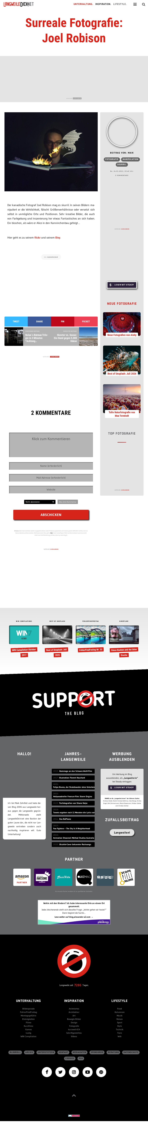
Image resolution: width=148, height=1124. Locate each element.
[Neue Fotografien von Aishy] (122, 324)
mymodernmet (52, 257)
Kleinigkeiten (28, 1019)
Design (74, 1022)
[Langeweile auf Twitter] (60, 1071)
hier (51, 533)
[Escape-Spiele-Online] (126, 877)
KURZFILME (123, 621)
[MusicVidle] (63, 877)
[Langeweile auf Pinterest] (101, 1071)
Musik (119, 1015)
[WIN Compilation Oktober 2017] (24, 641)
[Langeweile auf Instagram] (74, 1071)
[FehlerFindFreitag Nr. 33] (90, 639)
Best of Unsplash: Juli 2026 (122, 373)
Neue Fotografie (122, 304)
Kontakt (63, 1052)
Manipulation (130, 159)
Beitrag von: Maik (122, 153)
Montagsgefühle (28, 1015)
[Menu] (135, 4)
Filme (28, 1022)
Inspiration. (103, 4)
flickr (37, 237)
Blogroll (15, 1052)
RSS (81, 1058)
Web (119, 1036)
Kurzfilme (28, 1026)
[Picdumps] (105, 877)
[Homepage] (21, 4)
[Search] (143, 4)
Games (28, 1029)
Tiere (119, 1033)
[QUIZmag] (84, 877)
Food (119, 1008)
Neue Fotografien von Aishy (121, 334)
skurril (121, 164)
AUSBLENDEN (77, 98)
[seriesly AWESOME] (42, 877)
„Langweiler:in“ (130, 778)
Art (74, 1015)
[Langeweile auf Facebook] (46, 1071)
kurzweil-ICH (74, 1029)
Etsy (57, 237)
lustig (28, 1033)
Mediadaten (79, 1052)
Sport (119, 1022)
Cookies (69, 1058)
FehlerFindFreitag (28, 1012)
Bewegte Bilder (74, 1019)
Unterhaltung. (83, 4)
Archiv (29, 1052)
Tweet (16, 321)
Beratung (113, 1052)
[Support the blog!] (74, 703)
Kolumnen (120, 1012)
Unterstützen (46, 1052)
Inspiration (74, 1001)
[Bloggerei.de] (74, 1115)
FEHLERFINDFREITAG (90, 621)
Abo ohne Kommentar (67, 502)
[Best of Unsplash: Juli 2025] (57, 641)
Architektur (74, 1012)
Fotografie (111, 159)
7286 (77, 985)
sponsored (97, 1052)
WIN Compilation (28, 1036)
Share (39, 321)
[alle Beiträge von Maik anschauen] (121, 131)
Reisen (119, 1019)
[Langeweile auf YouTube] (87, 1071)
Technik (119, 1029)
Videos (74, 1036)
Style (119, 1026)
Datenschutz (131, 1052)
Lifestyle (119, 1001)
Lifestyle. (120, 4)
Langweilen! (122, 832)
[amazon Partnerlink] (22, 877)
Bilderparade (28, 1008)
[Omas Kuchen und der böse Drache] (124, 641)
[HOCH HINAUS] (74, 1095)
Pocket (86, 321)
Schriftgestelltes (74, 1033)
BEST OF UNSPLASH (57, 621)
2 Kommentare (121, 175)
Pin (62, 321)
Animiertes (74, 1008)
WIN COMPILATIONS (24, 621)
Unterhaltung (28, 1001)
